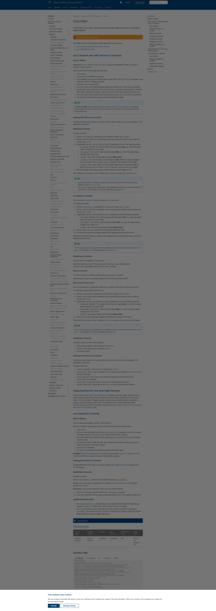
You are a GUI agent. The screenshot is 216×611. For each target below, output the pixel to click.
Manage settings (69, 606)
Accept (53, 606)
